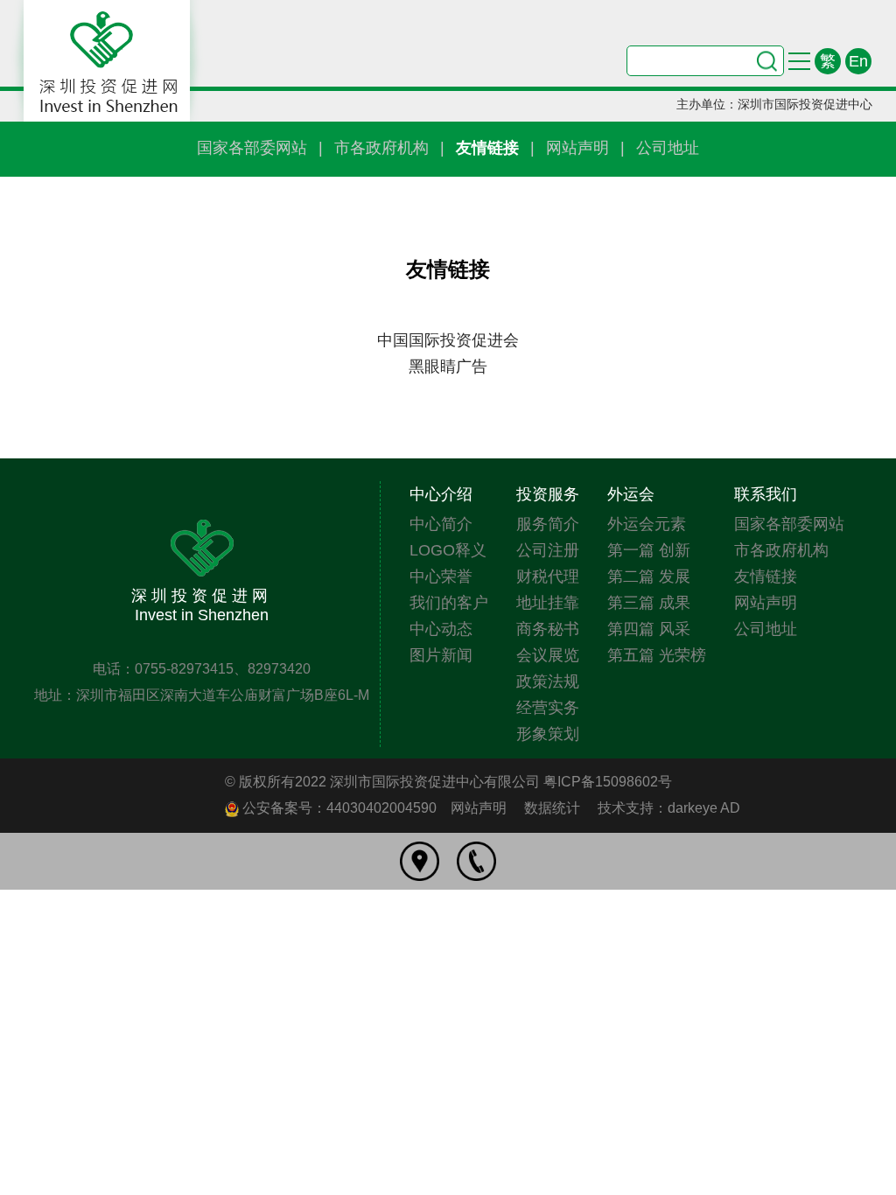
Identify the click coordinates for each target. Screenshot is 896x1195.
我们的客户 (449, 602)
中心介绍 (441, 494)
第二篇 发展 (648, 576)
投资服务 (547, 494)
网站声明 (577, 148)
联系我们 (765, 494)
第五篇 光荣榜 (656, 655)
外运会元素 (646, 524)
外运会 (630, 494)
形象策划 (547, 734)
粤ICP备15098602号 (607, 781)
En (858, 61)
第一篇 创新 (648, 550)
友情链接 (487, 148)
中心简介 (441, 524)
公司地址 (667, 148)
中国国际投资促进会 (448, 340)
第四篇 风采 (648, 629)
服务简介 (547, 524)
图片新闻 (441, 655)
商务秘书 (547, 629)
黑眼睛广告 (448, 366)
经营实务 (547, 707)
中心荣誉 (441, 576)
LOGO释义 (448, 550)
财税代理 (547, 576)
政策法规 (547, 681)
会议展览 (547, 655)
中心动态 (441, 629)
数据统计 (552, 807)
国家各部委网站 (252, 148)
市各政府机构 (381, 148)
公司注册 (547, 550)
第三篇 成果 (648, 602)
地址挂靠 (547, 602)
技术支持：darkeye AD (669, 807)
